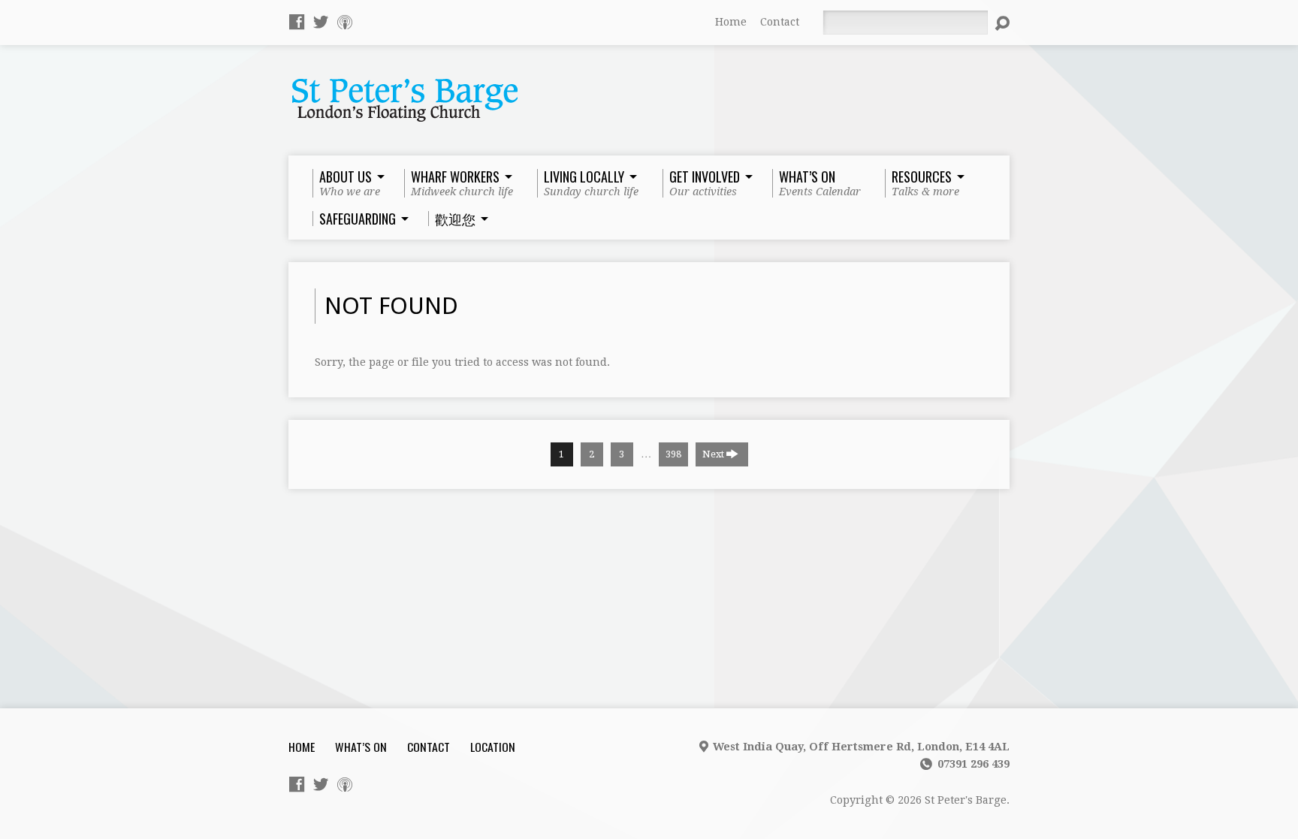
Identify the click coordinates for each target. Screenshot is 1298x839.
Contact (779, 22)
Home (731, 22)
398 (673, 454)
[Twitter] (320, 21)
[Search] (1002, 23)
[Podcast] (344, 21)
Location (492, 747)
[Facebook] (296, 21)
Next (714, 454)
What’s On (361, 747)
